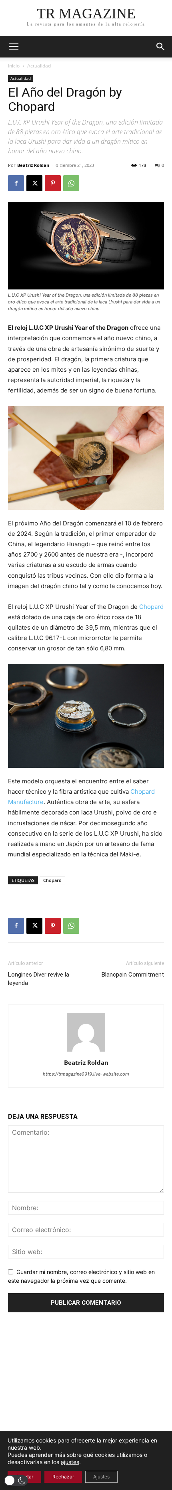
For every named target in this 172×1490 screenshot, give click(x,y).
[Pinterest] (53, 183)
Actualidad (39, 65)
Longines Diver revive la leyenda (38, 979)
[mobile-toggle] (13, 46)
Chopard (151, 606)
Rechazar (63, 1477)
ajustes (70, 1461)
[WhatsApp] (71, 183)
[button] (161, 46)
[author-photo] (86, 1051)
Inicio (14, 65)
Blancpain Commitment (133, 974)
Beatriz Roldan (33, 165)
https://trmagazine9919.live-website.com (86, 1074)
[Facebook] (16, 183)
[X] (34, 183)
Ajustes (101, 1477)
